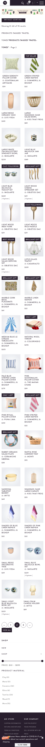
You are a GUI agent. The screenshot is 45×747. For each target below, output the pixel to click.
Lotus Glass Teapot (31, 260)
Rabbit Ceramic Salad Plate (10, 453)
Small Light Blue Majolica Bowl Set (9, 603)
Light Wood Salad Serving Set (9, 261)
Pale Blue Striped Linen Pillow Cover (9, 378)
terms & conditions (11, 730)
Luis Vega (9, 117)
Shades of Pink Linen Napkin (32, 526)
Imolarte (9, 156)
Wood (6, 699)
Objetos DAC (34, 192)
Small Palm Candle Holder (32, 602)
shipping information (12, 723)
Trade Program (30, 727)
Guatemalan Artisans (11, 81)
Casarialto (33, 263)
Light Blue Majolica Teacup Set (7, 188)
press (26, 734)
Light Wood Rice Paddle (31, 225)
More (6, 703)
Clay (5, 677)
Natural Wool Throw (32, 338)
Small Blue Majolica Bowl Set (32, 564)
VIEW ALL (7, 630)
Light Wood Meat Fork (8, 225)
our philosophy (30, 723)
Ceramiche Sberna (9, 457)
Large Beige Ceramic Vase (9, 114)
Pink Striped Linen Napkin (31, 416)
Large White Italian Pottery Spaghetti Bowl (10, 151)
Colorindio (33, 341)
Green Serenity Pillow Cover (10, 77)
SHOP (4, 654)
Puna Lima (9, 419)
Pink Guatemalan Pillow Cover (32, 378)
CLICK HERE (22, 745)
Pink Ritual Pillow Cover (9, 416)
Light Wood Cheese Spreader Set (31, 188)
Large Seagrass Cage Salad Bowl (32, 115)
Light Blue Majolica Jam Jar (32, 151)
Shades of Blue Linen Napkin (10, 526)
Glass (6, 690)
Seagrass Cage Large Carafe (32, 490)
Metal (6, 681)
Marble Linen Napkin (31, 299)
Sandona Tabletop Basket (6, 491)
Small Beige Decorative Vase (8, 564)
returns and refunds (12, 727)
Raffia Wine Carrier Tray (31, 453)
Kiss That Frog (35, 119)
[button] (22, 741)
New (4, 648)
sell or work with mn (32, 730)
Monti (30, 456)
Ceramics (8, 686)
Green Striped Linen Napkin (32, 77)
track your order (11, 734)
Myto (7, 495)
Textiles (7, 694)
